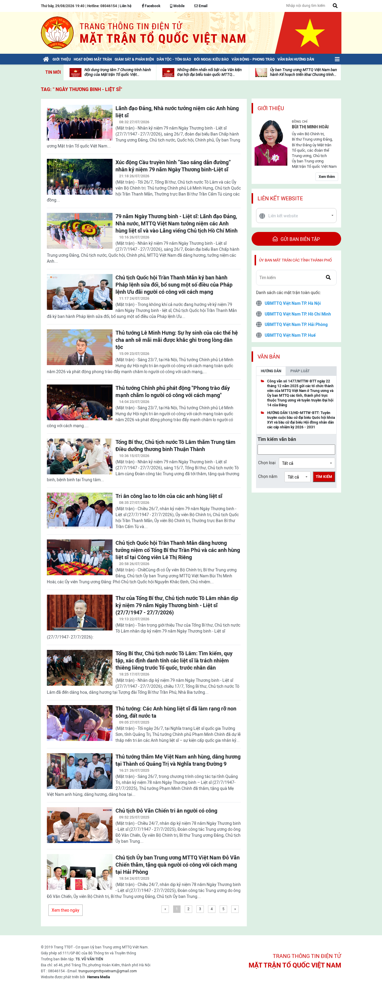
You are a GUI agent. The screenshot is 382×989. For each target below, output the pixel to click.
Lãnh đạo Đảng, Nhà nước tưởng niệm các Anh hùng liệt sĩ (177, 112)
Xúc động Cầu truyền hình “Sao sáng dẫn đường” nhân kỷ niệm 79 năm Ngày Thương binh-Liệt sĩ (173, 166)
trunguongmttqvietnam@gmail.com (107, 971)
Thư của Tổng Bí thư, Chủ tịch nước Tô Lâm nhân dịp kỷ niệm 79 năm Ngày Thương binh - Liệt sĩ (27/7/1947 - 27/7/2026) (176, 605)
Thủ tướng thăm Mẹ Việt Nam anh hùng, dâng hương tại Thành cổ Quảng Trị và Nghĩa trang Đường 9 (178, 760)
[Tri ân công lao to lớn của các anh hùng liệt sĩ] (80, 514)
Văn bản (269, 356)
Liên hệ (125, 6)
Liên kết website (280, 198)
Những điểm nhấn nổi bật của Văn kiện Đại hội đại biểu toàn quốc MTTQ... (209, 72)
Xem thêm (327, 177)
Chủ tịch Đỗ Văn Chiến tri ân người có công (166, 810)
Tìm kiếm (324, 477)
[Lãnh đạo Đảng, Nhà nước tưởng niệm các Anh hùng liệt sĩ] (80, 126)
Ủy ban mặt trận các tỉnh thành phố (295, 260)
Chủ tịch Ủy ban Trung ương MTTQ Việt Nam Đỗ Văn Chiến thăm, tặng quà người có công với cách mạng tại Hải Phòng (177, 864)
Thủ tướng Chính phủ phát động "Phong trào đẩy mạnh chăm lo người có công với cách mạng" (172, 391)
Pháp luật (299, 371)
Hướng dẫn (271, 371)
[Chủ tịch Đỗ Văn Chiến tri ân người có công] (80, 828)
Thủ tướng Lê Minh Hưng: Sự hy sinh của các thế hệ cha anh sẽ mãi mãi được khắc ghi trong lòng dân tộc (176, 340)
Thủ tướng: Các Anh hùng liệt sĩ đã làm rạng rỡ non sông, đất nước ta (175, 712)
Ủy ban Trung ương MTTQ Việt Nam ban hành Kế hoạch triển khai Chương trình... (303, 72)
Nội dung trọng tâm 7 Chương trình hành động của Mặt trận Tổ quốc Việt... (117, 72)
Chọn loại (266, 462)
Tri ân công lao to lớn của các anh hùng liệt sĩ (168, 496)
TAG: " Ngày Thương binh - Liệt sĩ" (81, 89)
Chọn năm (267, 476)
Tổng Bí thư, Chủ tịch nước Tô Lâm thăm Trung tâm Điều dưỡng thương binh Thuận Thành (175, 445)
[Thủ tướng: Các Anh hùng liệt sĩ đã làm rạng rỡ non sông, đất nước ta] (80, 726)
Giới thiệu (271, 108)
